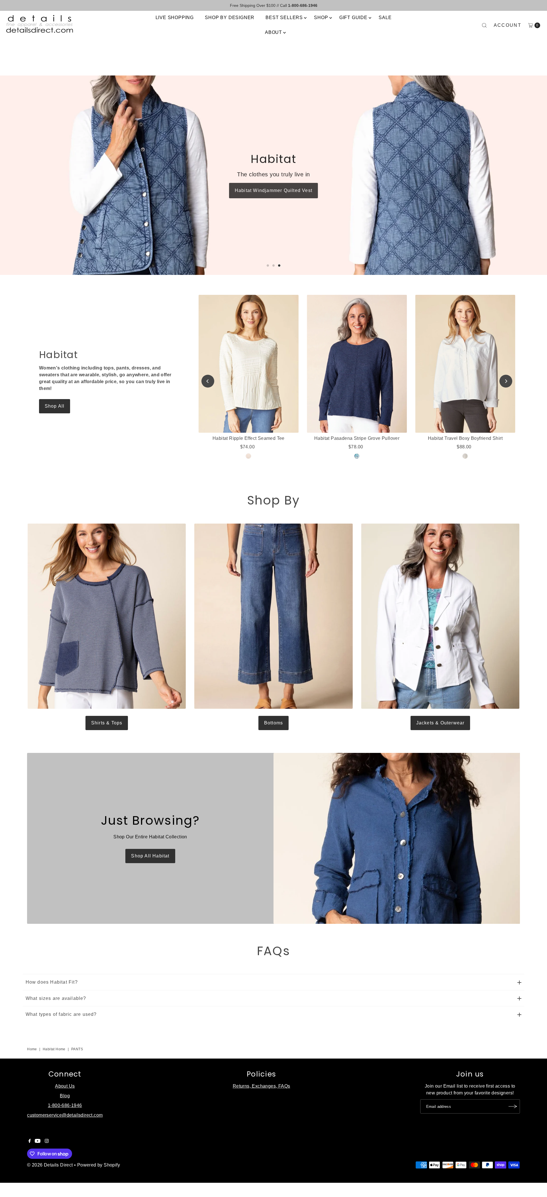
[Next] (505, 381)
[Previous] (207, 381)
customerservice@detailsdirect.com (65, 1115)
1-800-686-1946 (65, 1105)
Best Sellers (284, 17)
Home (32, 1049)
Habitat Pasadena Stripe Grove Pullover (356, 438)
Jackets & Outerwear (440, 722)
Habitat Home (54, 1049)
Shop (321, 17)
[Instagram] (47, 1141)
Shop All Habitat (150, 855)
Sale (385, 17)
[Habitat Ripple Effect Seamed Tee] (248, 364)
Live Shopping (175, 17)
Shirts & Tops (107, 722)
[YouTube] (37, 1141)
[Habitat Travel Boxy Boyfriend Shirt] (465, 364)
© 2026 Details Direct (50, 1165)
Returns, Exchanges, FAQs (261, 1086)
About (273, 32)
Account (507, 25)
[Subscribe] (513, 1106)
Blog (65, 1095)
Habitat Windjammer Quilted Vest (273, 190)
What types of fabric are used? (61, 1014)
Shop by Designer (229, 17)
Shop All (55, 406)
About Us (65, 1086)
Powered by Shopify (98, 1165)
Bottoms (273, 722)
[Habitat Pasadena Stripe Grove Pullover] (357, 364)
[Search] (484, 25)
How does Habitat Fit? (52, 982)
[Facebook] (29, 1141)
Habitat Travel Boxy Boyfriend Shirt (465, 438)
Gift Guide (353, 17)
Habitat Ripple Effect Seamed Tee (249, 438)
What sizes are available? (56, 998)
